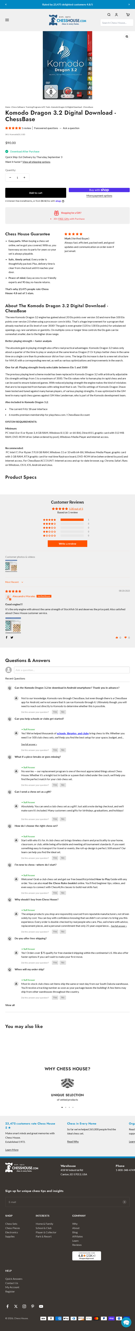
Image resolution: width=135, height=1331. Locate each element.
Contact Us (11, 1283)
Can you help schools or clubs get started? (39, 718)
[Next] (129, 4)
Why (75, 1223)
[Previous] (5, 4)
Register (10, 1291)
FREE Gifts (63, 218)
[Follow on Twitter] (16, 1306)
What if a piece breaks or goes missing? (38, 756)
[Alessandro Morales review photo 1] (13, 625)
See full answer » (29, 744)
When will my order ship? (29, 969)
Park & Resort (44, 1236)
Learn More (11, 1149)
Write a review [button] (67, 543)
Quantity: (10, 170)
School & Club (44, 1227)
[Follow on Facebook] (7, 1306)
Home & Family (44, 1223)
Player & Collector (46, 1232)
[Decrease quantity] (10, 177)
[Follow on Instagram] (24, 1306)
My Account (12, 1287)
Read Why (73, 1141)
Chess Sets (11, 1223)
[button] (13, 128)
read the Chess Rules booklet (60, 883)
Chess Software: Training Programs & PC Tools (30, 107)
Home (7, 107)
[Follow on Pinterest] (32, 1306)
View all (10, 1005)
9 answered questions (46, 128)
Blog (75, 1232)
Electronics (11, 1232)
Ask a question (71, 128)
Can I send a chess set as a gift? (33, 791)
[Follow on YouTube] (41, 1306)
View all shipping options (36, 161)
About (76, 1227)
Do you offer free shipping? (31, 938)
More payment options (99, 195)
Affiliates (77, 1236)
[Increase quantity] (24, 177)
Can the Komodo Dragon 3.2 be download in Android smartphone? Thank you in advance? (67, 687)
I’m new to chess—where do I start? (35, 864)
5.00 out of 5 (76, 508)
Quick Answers (13, 1278)
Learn (75, 1240)
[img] (13, 591)
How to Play (102, 879)
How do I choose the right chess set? (36, 825)
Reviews (77, 1244)
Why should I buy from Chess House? (36, 899)
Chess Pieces (12, 1227)
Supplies (10, 1236)
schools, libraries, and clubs (73, 733)
